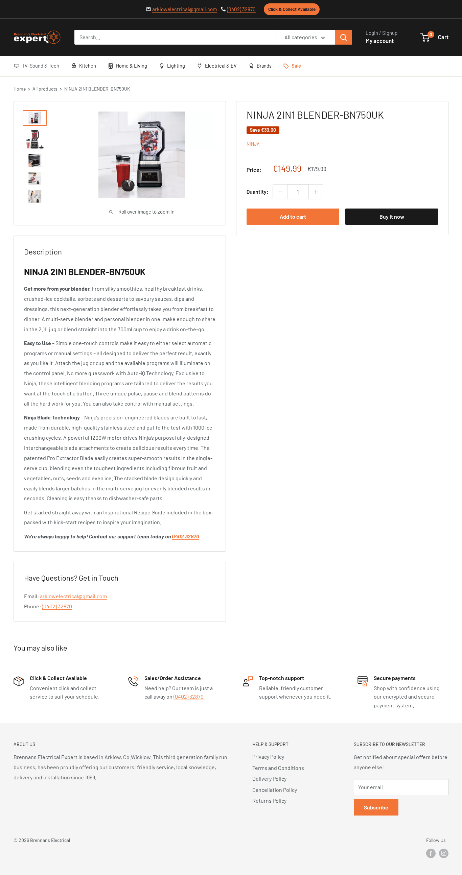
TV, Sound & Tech (40, 66)
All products (44, 89)
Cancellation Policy (274, 789)
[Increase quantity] (316, 192)
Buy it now (391, 217)
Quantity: (258, 192)
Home (20, 89)
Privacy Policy (268, 756)
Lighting (176, 66)
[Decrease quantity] (280, 192)
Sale (296, 66)
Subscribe (376, 807)
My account (380, 40)
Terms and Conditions (278, 767)
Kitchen (87, 66)
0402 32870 (185, 536)
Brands (264, 66)
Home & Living (131, 66)
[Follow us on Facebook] (431, 853)
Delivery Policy (269, 778)
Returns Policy (269, 800)
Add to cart (293, 217)
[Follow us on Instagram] (443, 853)
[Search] (343, 37)
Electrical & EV (221, 66)
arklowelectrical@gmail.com (184, 9)
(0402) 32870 (241, 9)
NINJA (253, 144)
